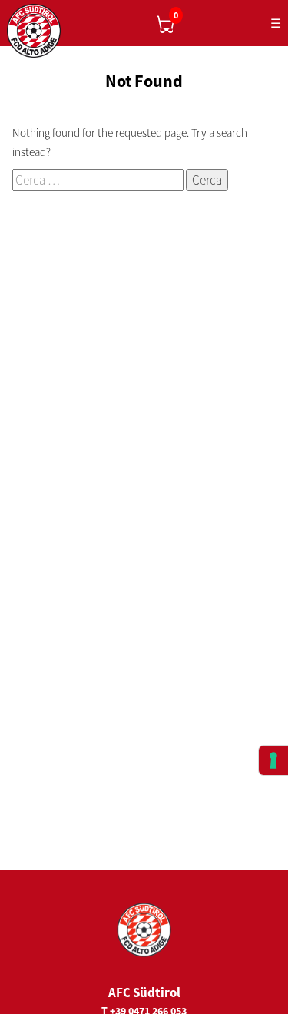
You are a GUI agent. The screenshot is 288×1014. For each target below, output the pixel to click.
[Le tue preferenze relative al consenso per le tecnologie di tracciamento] (273, 760)
